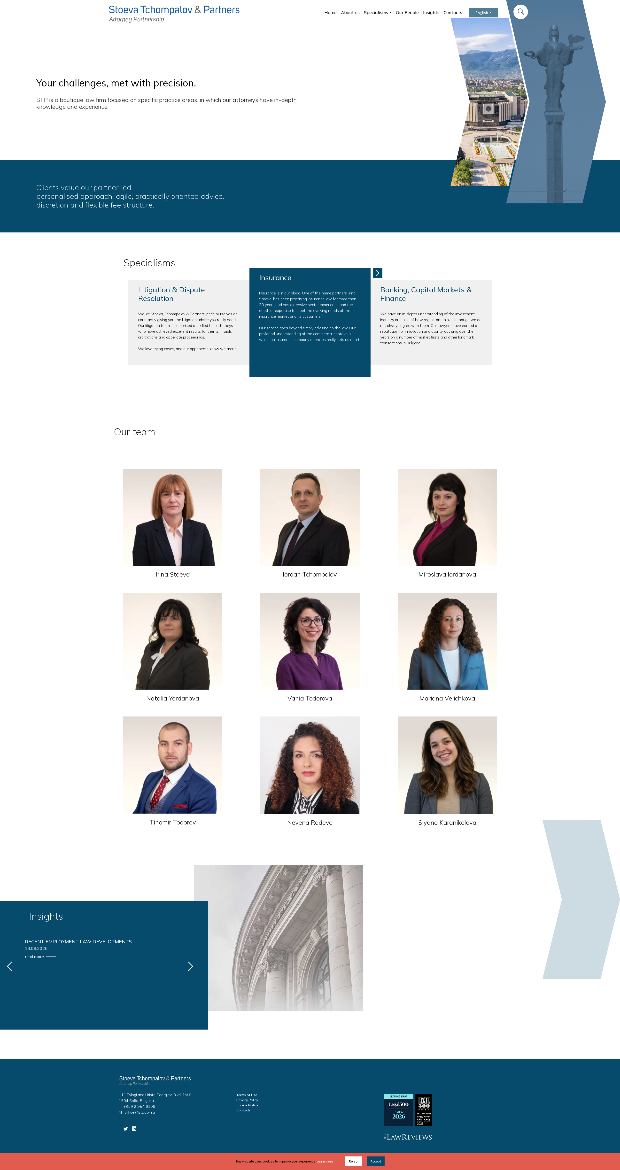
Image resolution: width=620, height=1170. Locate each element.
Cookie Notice (247, 1105)
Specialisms (376, 12)
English (482, 12)
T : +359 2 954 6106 (137, 1106)
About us (350, 12)
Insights (431, 12)
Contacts (453, 12)
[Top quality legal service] (174, 14)
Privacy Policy (247, 1100)
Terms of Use (246, 1095)
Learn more (325, 1161)
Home (331, 12)
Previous (9, 966)
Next (377, 273)
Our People (407, 12)
